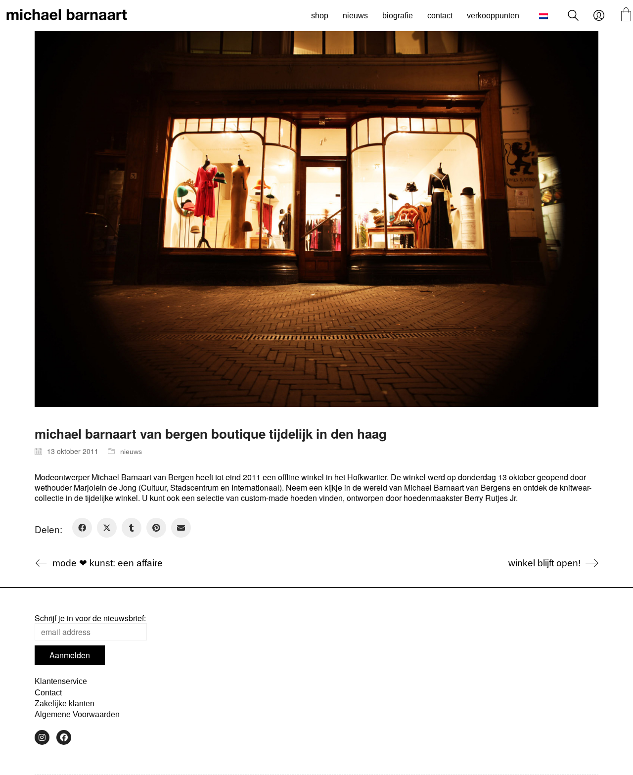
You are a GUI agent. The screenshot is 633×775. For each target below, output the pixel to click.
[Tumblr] (131, 528)
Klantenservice (61, 681)
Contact (48, 692)
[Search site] (573, 16)
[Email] (181, 528)
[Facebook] (82, 528)
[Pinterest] (156, 528)
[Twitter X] (107, 528)
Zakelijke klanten (64, 703)
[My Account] (598, 15)
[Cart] (626, 15)
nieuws (131, 452)
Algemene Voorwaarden (77, 714)
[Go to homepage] (67, 15)
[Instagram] (42, 737)
